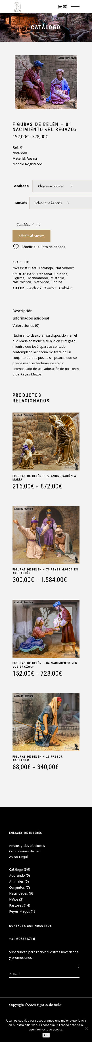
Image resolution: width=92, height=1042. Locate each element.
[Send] (77, 967)
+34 (22, 938)
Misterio (57, 278)
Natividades (65, 268)
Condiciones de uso (24, 851)
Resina (57, 282)
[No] (86, 1028)
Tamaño (20, 202)
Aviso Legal (18, 856)
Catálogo (46, 268)
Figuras (18, 278)
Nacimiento (22, 282)
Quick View (14, 492)
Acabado (21, 185)
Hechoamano (37, 278)
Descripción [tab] (22, 310)
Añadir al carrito (31, 236)
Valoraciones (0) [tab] (26, 325)
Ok (46, 1035)
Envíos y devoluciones (27, 845)
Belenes (60, 274)
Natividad (41, 282)
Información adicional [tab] (31, 318)
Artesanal (44, 274)
